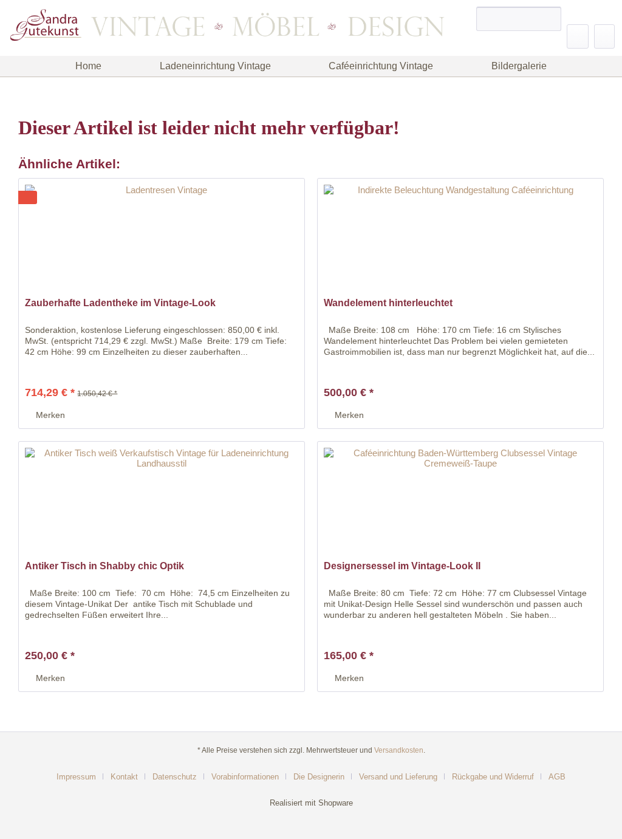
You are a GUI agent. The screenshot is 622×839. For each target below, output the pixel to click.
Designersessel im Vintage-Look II (402, 566)
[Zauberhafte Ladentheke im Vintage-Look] (161, 239)
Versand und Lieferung (398, 776)
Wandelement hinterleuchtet (388, 303)
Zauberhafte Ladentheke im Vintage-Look (120, 303)
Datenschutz (174, 776)
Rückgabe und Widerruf (493, 776)
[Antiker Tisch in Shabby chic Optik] (161, 502)
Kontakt (124, 776)
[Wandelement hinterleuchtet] (460, 239)
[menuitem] (518, 24)
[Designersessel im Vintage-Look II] (460, 502)
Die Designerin (318, 776)
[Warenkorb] (604, 36)
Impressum (76, 776)
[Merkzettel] (578, 36)
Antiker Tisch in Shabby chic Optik (104, 566)
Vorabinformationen (245, 776)
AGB (557, 776)
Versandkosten (398, 750)
